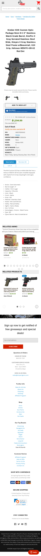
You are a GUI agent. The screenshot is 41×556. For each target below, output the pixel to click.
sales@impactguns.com (20, 375)
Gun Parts (20, 410)
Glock (20, 437)
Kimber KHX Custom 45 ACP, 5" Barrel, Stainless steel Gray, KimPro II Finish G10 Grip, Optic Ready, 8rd (11, 291)
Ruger (20, 434)
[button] (20, 502)
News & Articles (20, 387)
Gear (20, 414)
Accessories (20, 412)
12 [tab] (19, 269)
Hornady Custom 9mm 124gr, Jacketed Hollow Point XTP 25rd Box (11, 249)
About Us (20, 389)
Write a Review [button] (30, 117)
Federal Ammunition (20, 443)
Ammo (20, 408)
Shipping (20, 391)
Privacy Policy (20, 463)
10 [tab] (33, 266)
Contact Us (20, 466)
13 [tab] (22, 269)
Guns (20, 405)
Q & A (10, 166)
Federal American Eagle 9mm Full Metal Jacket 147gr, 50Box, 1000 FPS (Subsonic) (29, 250)
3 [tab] (11, 266)
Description (10, 162)
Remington (20, 445)
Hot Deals (20, 416)
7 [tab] (23, 266)
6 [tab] (20, 266)
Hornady (20, 430)
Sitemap (20, 393)
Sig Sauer (20, 432)
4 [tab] (14, 266)
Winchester (20, 439)
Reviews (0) (22, 162)
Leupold (20, 441)
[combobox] (19, 8)
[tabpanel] (11, 248)
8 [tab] (27, 266)
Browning (20, 426)
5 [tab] (17, 266)
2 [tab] (8, 266)
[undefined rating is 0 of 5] (10, 117)
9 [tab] (30, 266)
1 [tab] (17, 306)
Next (36, 265)
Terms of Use (20, 461)
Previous (4, 265)
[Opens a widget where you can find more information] (33, 552)
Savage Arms (20, 428)
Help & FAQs (21, 459)
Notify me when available (14, 129)
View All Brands (20, 447)
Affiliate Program (20, 396)
